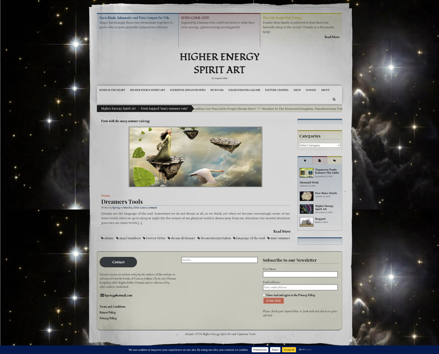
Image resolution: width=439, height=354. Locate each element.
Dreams (105, 196)
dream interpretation (216, 238)
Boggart (320, 218)
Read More (282, 231)
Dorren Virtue (156, 238)
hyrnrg (116, 207)
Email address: (271, 282)
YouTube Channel (277, 90)
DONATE (311, 90)
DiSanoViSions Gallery (244, 90)
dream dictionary (183, 238)
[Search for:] (219, 260)
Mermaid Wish (309, 182)
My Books (217, 90)
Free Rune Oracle (326, 193)
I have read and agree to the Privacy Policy (290, 295)
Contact (118, 262)
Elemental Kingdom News (188, 90)
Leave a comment (148, 207)
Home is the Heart (112, 90)
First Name (269, 269)
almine (109, 238)
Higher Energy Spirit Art (219, 64)
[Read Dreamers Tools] (195, 157)
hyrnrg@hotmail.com (118, 295)
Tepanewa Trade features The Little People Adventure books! (327, 174)
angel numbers (130, 238)
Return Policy (108, 312)
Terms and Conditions (113, 307)
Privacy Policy (108, 318)
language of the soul (250, 238)
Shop (297, 90)
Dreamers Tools (122, 201)
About (325, 90)
